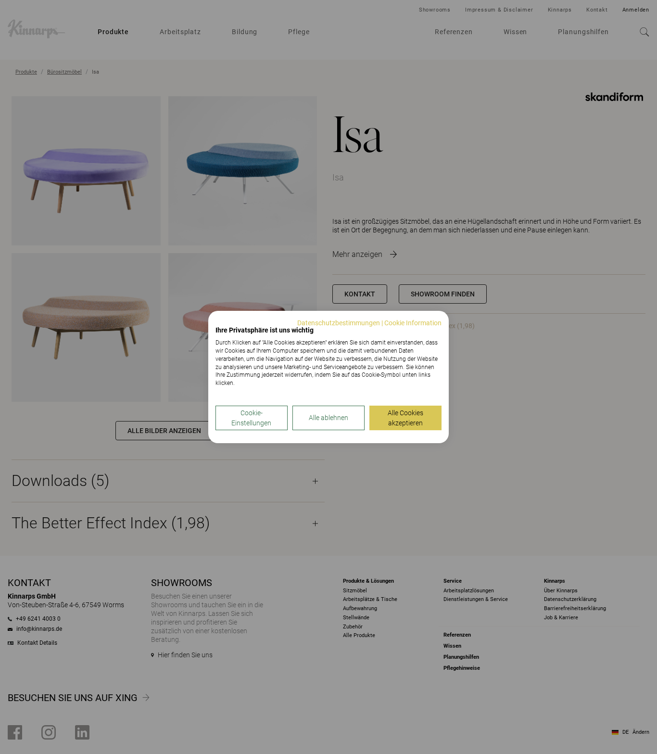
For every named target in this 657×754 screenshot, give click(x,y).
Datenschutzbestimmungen (338, 323)
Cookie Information (413, 323)
